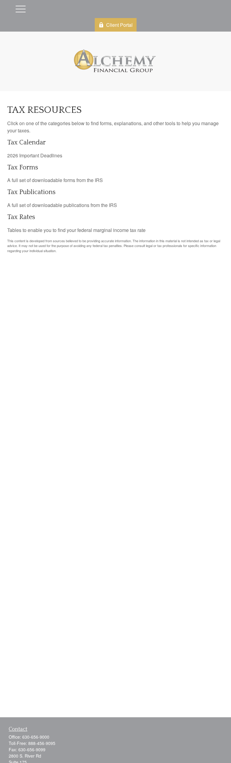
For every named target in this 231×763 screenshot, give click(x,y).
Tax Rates (21, 217)
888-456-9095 (41, 743)
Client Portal (119, 24)
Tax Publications (31, 192)
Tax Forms (22, 167)
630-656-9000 (35, 737)
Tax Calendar (26, 142)
